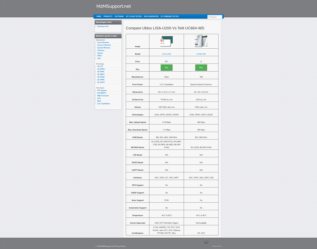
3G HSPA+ (101, 69)
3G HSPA (100, 72)
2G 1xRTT (101, 82)
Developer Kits (102, 26)
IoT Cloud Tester (134, 16)
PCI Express (102, 90)
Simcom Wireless (104, 45)
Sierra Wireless (103, 42)
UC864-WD (201, 54)
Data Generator (151, 16)
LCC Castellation (103, 104)
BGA (99, 101)
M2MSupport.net (113, 6)
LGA (99, 98)
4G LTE (100, 66)
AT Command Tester (170, 16)
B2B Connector (103, 96)
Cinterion (100, 50)
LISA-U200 (166, 54)
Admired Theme (217, 246)
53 (167, 61)
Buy (166, 67)
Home (98, 16)
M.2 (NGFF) (101, 93)
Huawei (100, 53)
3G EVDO (101, 77)
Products (108, 16)
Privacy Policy (119, 246)
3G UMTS (101, 74)
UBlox (99, 56)
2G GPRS (101, 80)
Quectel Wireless (103, 48)
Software (119, 16)
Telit (99, 58)
